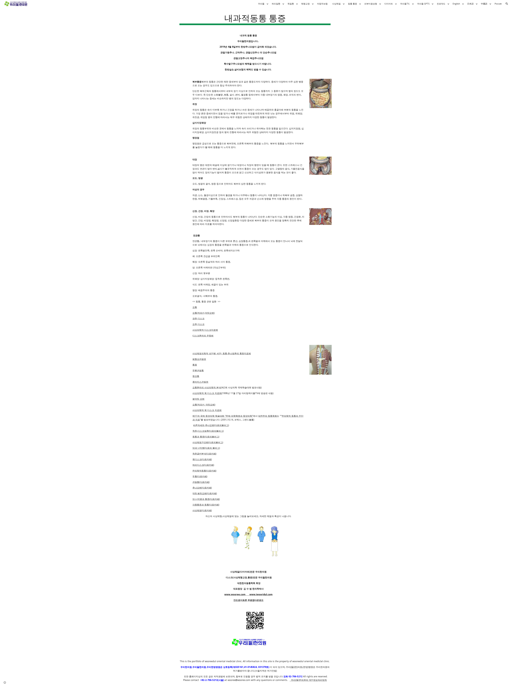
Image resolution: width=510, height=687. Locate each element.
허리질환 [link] (276, 3)
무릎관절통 (198, 370)
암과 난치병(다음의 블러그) (206, 447)
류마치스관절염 (200, 381)
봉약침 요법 (198, 398)
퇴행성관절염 (199, 359)
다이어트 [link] (388, 3)
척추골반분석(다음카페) (204, 453)
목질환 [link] (291, 3)
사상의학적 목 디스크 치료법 (207, 410)
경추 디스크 (198, 318)
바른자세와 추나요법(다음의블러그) (211, 425)
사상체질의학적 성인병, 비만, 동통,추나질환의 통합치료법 (221, 353)
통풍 (194, 364)
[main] (255, 18)
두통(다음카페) (199, 476)
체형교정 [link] (305, 3)
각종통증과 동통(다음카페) (205, 504)
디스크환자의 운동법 (202, 335)
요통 (194, 307)
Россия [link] (498, 3)
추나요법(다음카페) (202, 487)
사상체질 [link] (336, 3)
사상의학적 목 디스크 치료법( (207, 393)
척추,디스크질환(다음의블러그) (208, 430)
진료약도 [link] (441, 3)
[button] (507, 4)
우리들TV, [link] (405, 3)
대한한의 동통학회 (267, 415)
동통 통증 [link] (352, 3)
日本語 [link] (470, 3)
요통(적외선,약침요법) (203, 312)
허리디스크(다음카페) (203, 465)
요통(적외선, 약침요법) (203, 404)
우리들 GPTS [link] (423, 3)
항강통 (195, 376)
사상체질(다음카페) (202, 510)
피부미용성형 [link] (370, 3)
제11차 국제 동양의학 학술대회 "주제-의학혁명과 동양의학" (222, 415)
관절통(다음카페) (201, 482)
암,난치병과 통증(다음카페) (206, 499)
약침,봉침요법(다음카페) (204, 493)
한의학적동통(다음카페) (204, 470)
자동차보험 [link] (322, 3)
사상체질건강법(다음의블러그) (207, 442)
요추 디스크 (198, 324)
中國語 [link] (484, 3)
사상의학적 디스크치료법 (205, 329)
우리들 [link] (261, 3)
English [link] (456, 3)
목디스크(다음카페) (202, 459)
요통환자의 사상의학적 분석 (206, 387)
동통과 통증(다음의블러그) (205, 436)
